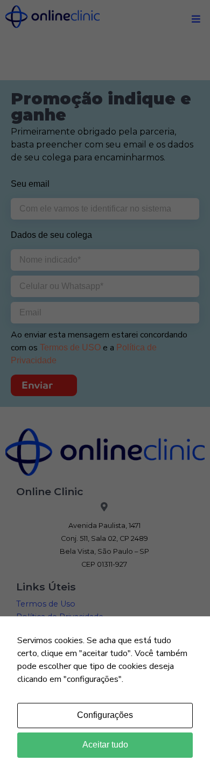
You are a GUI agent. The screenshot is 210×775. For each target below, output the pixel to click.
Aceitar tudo (105, 744)
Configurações (105, 715)
